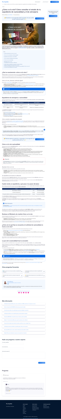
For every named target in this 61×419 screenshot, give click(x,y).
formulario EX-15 (4, 263)
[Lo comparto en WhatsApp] (28, 293)
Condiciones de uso (46, 407)
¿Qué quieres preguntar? (6, 351)
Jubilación (24, 408)
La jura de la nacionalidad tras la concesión (10, 67)
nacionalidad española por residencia (32, 75)
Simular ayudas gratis (40, 18)
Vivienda (24, 407)
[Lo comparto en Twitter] (26, 293)
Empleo (24, 412)
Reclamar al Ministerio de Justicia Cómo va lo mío (11, 65)
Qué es (5, 4)
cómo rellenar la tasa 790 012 (7, 206)
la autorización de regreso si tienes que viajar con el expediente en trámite (31, 205)
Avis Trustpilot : (26, 416)
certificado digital (8, 82)
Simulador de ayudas (35, 407)
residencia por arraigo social (9, 115)
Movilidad (24, 413)
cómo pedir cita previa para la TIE (14, 205)
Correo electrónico (5, 346)
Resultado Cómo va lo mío (8, 61)
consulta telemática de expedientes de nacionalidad (15, 230)
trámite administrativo (22, 47)
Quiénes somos (34, 406)
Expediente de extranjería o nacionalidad (10, 56)
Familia (24, 405)
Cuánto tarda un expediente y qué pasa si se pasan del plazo (13, 64)
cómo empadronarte (27, 250)
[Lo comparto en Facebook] (19, 293)
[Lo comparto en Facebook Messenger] (23, 293)
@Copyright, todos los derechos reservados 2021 (30, 418)
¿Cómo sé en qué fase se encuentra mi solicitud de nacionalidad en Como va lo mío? (17, 66)
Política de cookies (46, 406)
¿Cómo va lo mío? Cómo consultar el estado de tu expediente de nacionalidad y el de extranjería (22, 4)
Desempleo (24, 411)
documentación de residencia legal (19, 221)
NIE (13, 92)
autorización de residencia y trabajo (10, 112)
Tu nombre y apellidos (5, 342)
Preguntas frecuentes (35, 408)
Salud (24, 406)
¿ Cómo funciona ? (45, 1)
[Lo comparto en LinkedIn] (21, 293)
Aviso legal (45, 405)
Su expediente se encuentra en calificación (10, 62)
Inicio (3, 4)
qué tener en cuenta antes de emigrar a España (33, 262)
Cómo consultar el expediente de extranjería (11, 58)
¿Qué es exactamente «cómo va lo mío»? (10, 53)
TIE (10, 92)
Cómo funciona (34, 405)
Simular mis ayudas (55, 1)
